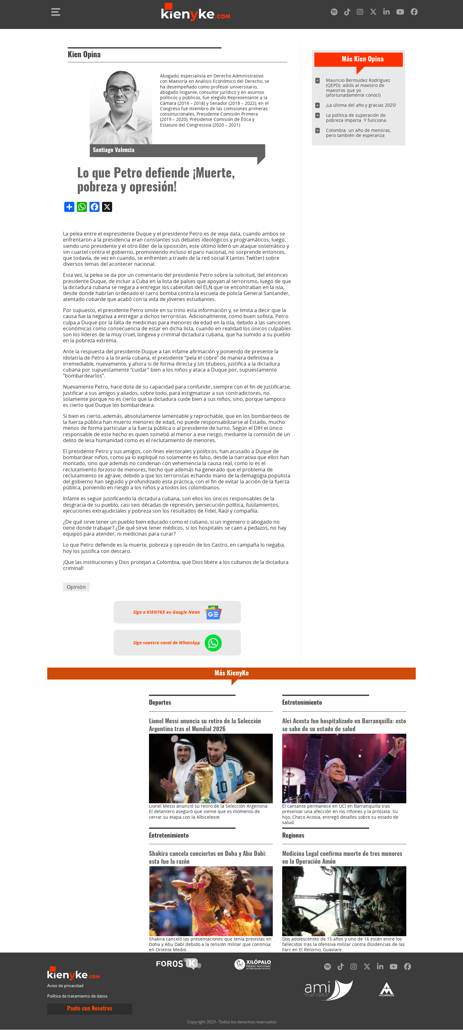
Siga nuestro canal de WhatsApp (167, 643)
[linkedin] (386, 13)
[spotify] (334, 13)
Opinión (76, 586)
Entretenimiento (302, 703)
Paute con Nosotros (89, 1009)
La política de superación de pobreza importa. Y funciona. (356, 117)
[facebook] (414, 13)
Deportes (160, 703)
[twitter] (373, 13)
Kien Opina (84, 55)
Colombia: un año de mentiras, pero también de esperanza (358, 132)
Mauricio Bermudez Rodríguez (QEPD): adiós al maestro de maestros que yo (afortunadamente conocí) (358, 87)
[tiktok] (347, 13)
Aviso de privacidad (65, 985)
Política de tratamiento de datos (77, 996)
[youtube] (400, 13)
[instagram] (360, 13)
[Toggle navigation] (55, 12)
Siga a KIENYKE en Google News (167, 612)
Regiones (293, 836)
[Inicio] (196, 12)
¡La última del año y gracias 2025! (361, 105)
